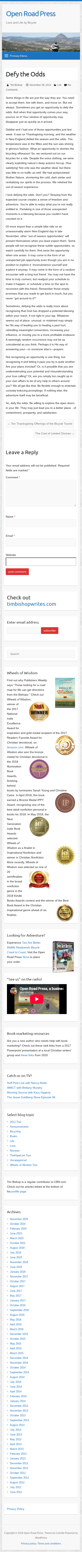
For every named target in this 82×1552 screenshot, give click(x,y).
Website (11, 555)
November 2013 (19, 1410)
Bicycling (15, 1131)
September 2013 (19, 1420)
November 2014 (19, 1362)
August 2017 (17, 1286)
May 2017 (15, 1295)
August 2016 (17, 1314)
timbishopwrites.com (31, 604)
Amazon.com (15, 747)
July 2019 (15, 1252)
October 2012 (17, 1472)
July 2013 (15, 1429)
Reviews (15, 1150)
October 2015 (17, 1338)
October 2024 (17, 1223)
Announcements (19, 1126)
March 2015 (16, 1353)
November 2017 (19, 1276)
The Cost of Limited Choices (54, 433)
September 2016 (19, 1310)
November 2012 (19, 1468)
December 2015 (19, 1334)
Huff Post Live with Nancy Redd (27, 1082)
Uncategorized (18, 1160)
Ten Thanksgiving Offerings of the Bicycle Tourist (40, 423)
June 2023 (16, 1233)
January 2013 (17, 1458)
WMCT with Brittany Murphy (24, 1087)
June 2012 (16, 1492)
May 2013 (15, 1439)
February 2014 (18, 1396)
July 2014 (15, 1381)
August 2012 (17, 1482)
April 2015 (15, 1348)
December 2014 (19, 1357)
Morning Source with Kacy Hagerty (29, 1092)
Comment (13, 477)
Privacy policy (28, 1543)
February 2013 (18, 1453)
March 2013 (16, 1448)
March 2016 (16, 1329)
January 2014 (17, 1401)
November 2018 (19, 1262)
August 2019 (17, 1247)
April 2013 (15, 1444)
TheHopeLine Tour (20, 1155)
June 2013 (16, 1434)
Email (10, 535)
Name (10, 516)
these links (27, 1055)
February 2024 (18, 1228)
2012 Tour (15, 1121)
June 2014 (16, 1386)
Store (25, 957)
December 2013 (19, 1405)
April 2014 (15, 1391)
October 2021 (17, 1243)
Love (13, 1145)
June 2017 (16, 1290)
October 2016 (17, 1305)
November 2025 (19, 1219)
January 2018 (17, 1271)
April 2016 (15, 1324)
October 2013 (17, 1415)
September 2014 (19, 1372)
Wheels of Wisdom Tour (23, 1165)
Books (13, 1136)
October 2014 (17, 1367)
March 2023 (16, 1238)
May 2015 (15, 1343)
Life (60, 85)
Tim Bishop (16, 85)
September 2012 (19, 1477)
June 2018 (16, 1266)
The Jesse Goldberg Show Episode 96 (31, 1097)
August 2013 (17, 1424)
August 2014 (17, 1377)
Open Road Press (30, 13)
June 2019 (16, 1257)
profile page (18, 1191)
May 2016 (15, 1319)
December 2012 (19, 1463)
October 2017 (17, 1281)
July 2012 (15, 1487)
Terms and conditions (49, 1543)
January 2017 (17, 1300)
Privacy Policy (15, 1508)
